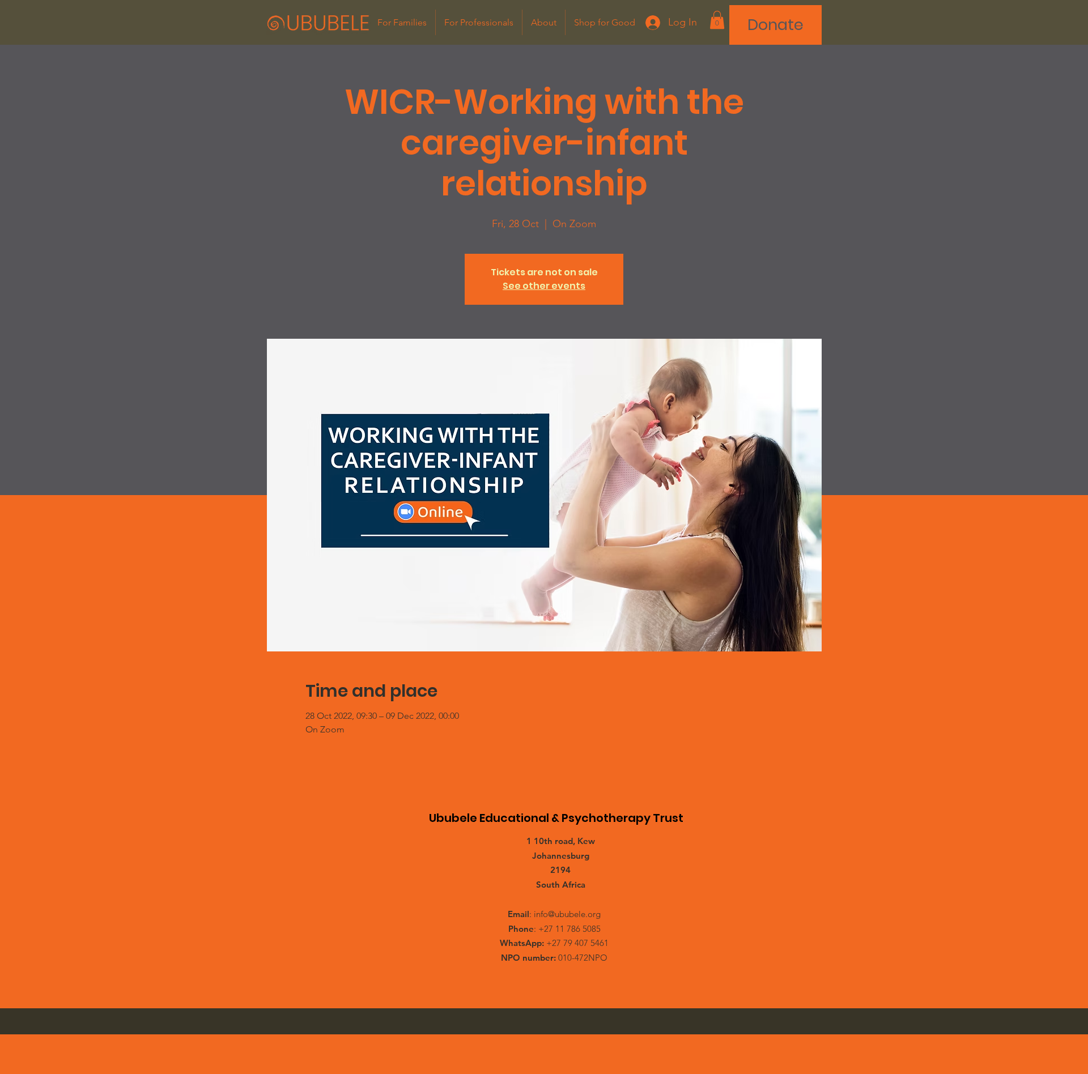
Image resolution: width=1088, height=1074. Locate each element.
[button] (717, 20)
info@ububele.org (567, 914)
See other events (544, 285)
